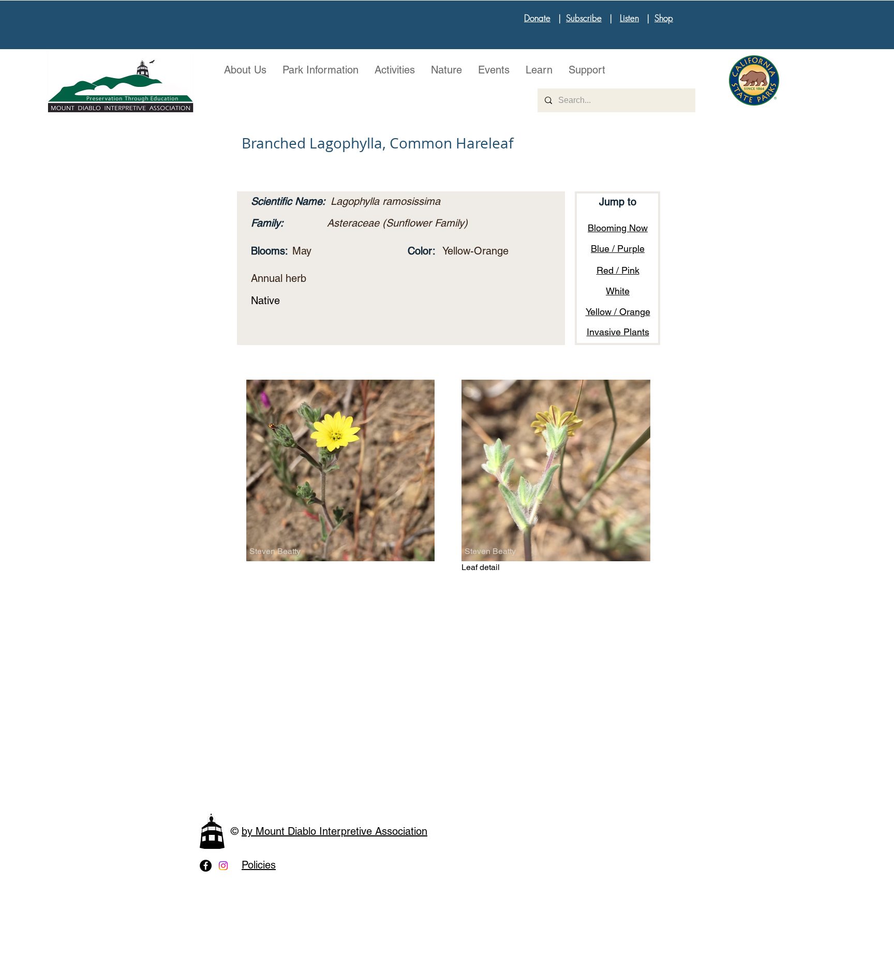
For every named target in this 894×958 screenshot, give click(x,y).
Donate (537, 18)
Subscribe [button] (584, 18)
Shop (663, 18)
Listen (629, 18)
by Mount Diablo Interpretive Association (334, 831)
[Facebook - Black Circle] (206, 866)
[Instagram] (223, 866)
